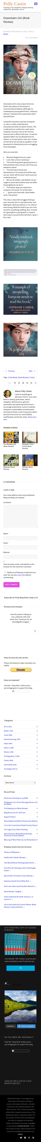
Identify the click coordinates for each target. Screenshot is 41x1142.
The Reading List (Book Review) (16, 808)
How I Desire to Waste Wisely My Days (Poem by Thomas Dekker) (18, 835)
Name (5, 534)
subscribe (21, 575)
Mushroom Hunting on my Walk (16, 798)
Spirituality (10, 765)
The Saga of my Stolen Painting (16, 829)
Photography (12, 756)
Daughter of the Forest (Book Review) (27, 446)
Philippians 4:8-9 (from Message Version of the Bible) (20, 803)
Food (8, 735)
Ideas (9, 748)
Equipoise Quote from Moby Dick (17, 881)
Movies (9, 752)
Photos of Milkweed (12, 852)
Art (8, 727)
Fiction (32, 377)
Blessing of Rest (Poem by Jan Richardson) (20, 840)
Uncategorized (11, 769)
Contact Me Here (23, 1126)
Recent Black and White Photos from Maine (20, 821)
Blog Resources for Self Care (15, 813)
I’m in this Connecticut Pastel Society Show (20, 825)
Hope (8, 743)
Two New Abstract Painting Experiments (20, 863)
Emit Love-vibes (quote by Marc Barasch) (20, 886)
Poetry (8, 760)
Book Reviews (23, 377)
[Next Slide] (35, 630)
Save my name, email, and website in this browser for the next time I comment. (18, 565)
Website (6, 552)
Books (5, 34)
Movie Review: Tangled (13, 891)
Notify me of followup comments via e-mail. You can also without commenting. (19, 575)
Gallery (20, 1134)
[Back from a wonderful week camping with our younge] (20, 1006)
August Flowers (10, 817)
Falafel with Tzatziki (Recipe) (16, 857)
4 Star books (13, 377)
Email (5, 543)
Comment (7, 502)
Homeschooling (12, 739)
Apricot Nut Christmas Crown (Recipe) (19, 876)
